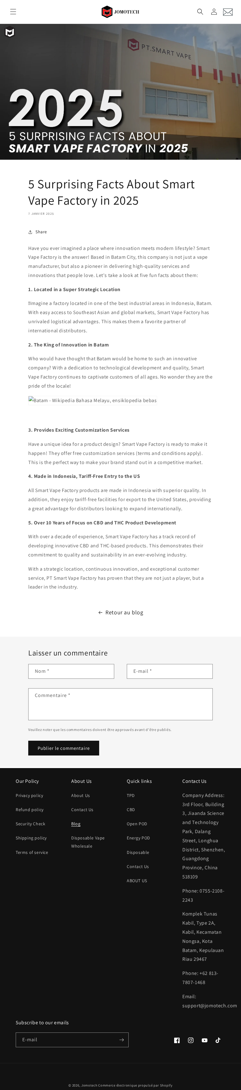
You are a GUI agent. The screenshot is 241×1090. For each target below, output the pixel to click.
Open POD (137, 824)
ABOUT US (137, 880)
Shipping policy (31, 838)
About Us (80, 795)
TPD (131, 795)
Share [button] (41, 232)
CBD (131, 809)
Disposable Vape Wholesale (88, 842)
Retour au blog (124, 612)
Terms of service (32, 852)
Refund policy (30, 809)
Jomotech (89, 1085)
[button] (13, 12)
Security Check (30, 824)
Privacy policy (29, 795)
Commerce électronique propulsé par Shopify (135, 1085)
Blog (75, 824)
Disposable (138, 852)
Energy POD (138, 838)
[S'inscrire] (121, 1039)
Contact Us (82, 809)
